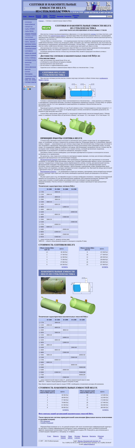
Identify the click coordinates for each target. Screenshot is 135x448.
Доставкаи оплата (77, 437)
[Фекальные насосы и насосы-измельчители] (30, 67)
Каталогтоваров (63, 437)
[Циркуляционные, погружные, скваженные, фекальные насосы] (30, 65)
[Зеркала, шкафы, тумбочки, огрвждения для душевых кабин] (30, 53)
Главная (41, 21)
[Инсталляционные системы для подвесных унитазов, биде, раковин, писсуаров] (30, 37)
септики (93, 34)
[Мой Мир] (30, 89)
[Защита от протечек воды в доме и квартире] (30, 56)
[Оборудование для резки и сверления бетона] (30, 74)
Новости (56, 436)
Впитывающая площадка (48, 171)
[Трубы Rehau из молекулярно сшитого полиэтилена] (30, 31)
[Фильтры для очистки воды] (30, 69)
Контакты (93, 436)
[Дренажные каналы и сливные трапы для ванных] (30, 44)
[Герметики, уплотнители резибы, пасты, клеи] (30, 80)
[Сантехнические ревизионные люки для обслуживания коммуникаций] (30, 40)
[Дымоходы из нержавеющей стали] (30, 63)
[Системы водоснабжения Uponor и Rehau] (30, 24)
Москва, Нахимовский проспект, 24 (89, 441)
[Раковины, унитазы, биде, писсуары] (30, 51)
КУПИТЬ (65, 267)
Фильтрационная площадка (49, 159)
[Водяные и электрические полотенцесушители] (30, 49)
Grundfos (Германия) (46, 423)
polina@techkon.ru (89, 444)
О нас (49, 436)
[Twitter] (26, 89)
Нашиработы (70, 437)
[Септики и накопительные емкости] (30, 72)
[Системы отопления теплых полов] (30, 22)
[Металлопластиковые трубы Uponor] (30, 29)
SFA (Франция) (45, 421)
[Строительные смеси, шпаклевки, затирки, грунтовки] (30, 76)
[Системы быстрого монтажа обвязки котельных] (30, 60)
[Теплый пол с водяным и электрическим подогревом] (30, 27)
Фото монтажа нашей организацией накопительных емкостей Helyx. (66, 414)
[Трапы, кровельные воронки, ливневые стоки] (30, 42)
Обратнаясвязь (101, 437)
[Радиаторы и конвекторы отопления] (30, 46)
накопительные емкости (58, 36)
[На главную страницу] (98, 13)
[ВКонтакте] (24, 89)
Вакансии (85, 436)
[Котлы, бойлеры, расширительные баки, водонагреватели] (30, 58)
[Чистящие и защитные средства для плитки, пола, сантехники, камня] (30, 82)
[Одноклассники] (28, 89)
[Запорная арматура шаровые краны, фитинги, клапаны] (30, 35)
